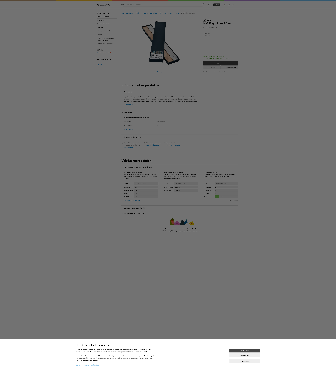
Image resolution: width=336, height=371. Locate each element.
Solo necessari (244, 355)
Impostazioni (245, 361)
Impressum (79, 365)
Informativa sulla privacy (91, 365)
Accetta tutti (244, 350)
